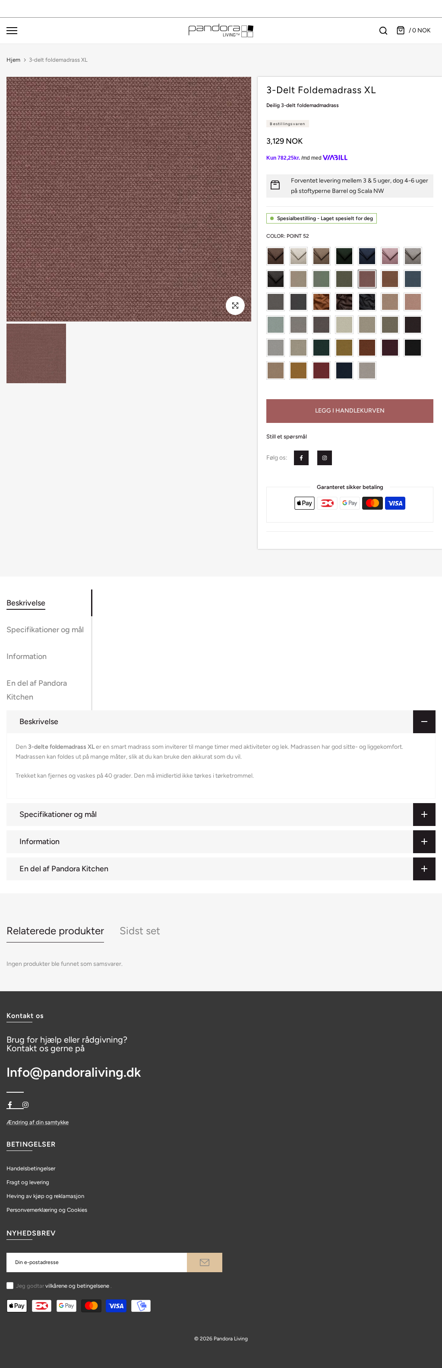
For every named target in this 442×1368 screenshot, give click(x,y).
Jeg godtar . (64, 1286)
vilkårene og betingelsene (77, 1286)
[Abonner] (204, 1262)
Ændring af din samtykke (37, 1122)
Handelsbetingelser (30, 1168)
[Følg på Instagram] (324, 458)
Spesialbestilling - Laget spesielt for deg (325, 218)
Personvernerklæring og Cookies (46, 1210)
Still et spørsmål (286, 436)
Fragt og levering (27, 1182)
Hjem (13, 60)
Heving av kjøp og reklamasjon (45, 1196)
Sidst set (140, 930)
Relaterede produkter (55, 930)
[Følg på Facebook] (301, 458)
